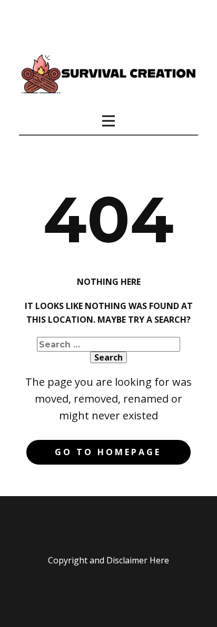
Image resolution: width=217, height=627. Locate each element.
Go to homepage (108, 452)
